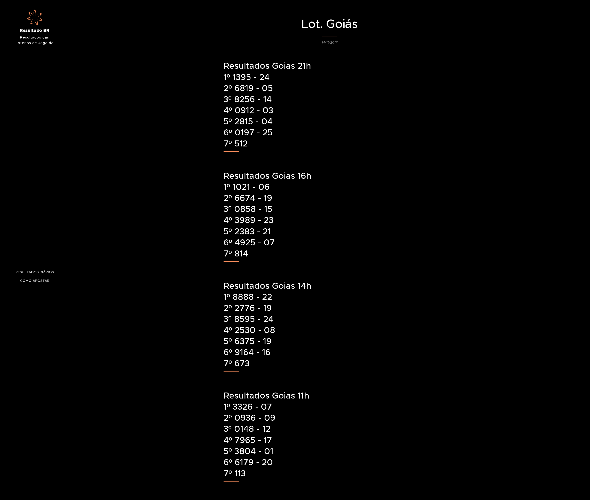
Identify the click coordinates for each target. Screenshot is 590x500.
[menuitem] (34, 272)
